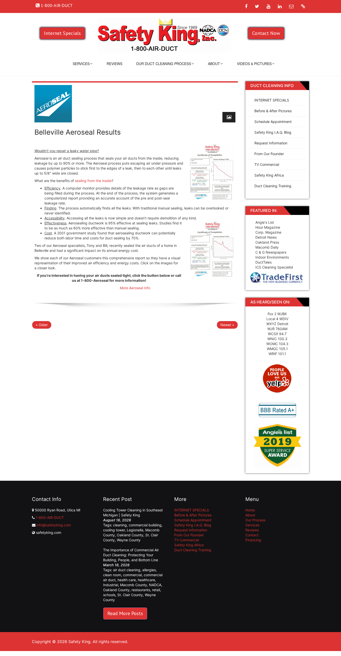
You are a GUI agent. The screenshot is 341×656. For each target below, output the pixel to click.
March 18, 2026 (116, 565)
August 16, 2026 (117, 520)
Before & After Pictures (273, 111)
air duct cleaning (126, 570)
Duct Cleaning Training (272, 186)
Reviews (114, 63)
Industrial (110, 585)
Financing (253, 540)
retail (156, 590)
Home (250, 510)
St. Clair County (130, 595)
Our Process (255, 520)
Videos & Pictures (254, 63)
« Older (42, 325)
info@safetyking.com (53, 525)
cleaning (120, 525)
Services (81, 63)
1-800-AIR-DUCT (50, 517)
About (214, 63)
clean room (112, 575)
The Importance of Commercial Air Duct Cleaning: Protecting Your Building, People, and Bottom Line (131, 555)
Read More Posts (125, 613)
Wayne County (129, 540)
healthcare (146, 580)
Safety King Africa (269, 175)
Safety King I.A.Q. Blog (272, 132)
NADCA (155, 585)
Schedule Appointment (273, 121)
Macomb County (133, 585)
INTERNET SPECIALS (271, 100)
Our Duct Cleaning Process (163, 63)
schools (109, 595)
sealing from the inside (93, 181)
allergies (149, 570)
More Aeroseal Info (135, 288)
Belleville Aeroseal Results (77, 132)
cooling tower (114, 530)
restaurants (141, 590)
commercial (132, 575)
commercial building (145, 525)
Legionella (135, 530)
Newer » (227, 325)
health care (127, 580)
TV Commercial (266, 164)
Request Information (270, 143)
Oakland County (130, 535)
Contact (251, 535)
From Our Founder (269, 154)
